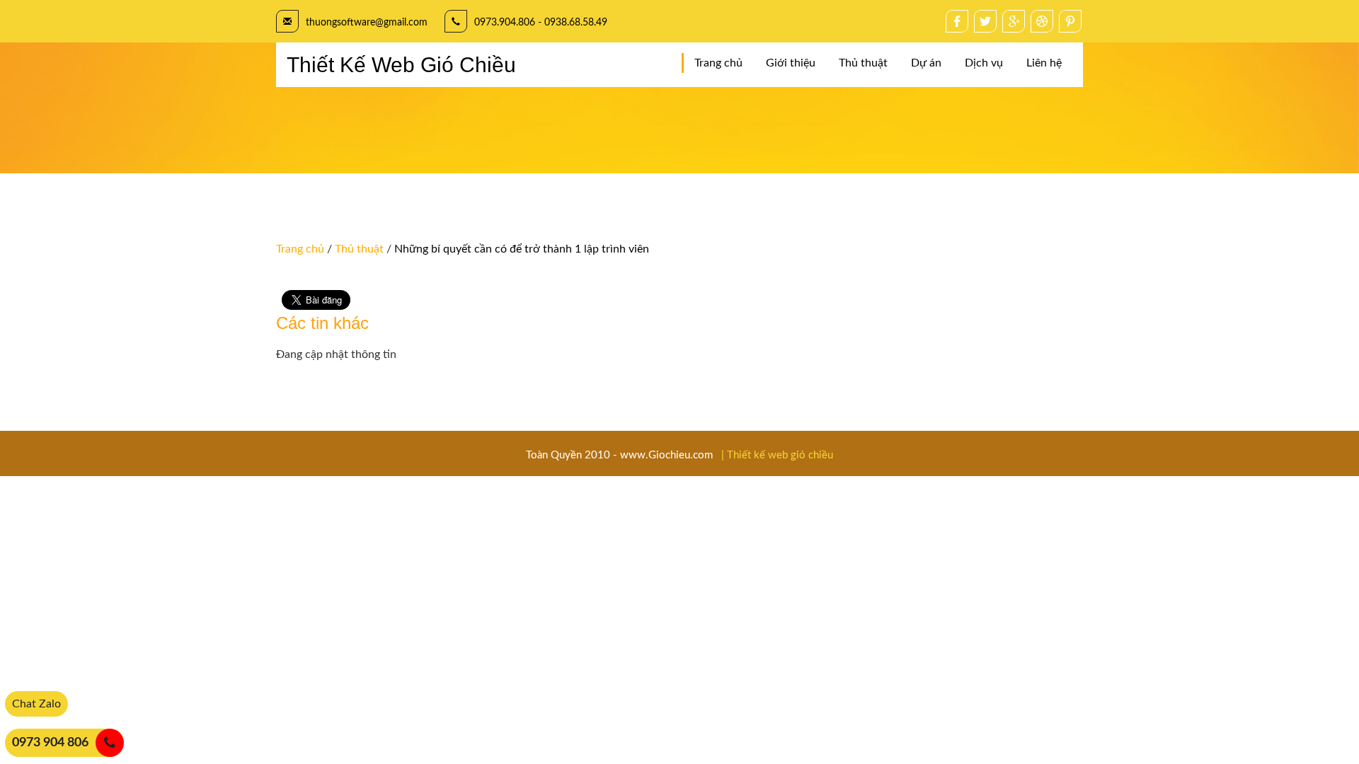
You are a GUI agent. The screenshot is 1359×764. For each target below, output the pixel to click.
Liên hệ (1044, 63)
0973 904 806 (50, 742)
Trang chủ (718, 63)
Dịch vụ (984, 63)
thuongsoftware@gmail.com (367, 23)
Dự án (926, 63)
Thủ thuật (863, 63)
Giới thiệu (790, 63)
